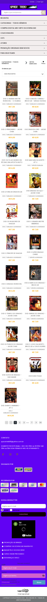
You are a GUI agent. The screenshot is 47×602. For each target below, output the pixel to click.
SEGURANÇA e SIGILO (11, 558)
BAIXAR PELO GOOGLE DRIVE (14, 550)
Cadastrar (23, 514)
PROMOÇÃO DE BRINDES (13, 542)
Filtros (43, 63)
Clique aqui (6, 582)
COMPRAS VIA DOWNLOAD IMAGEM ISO (18, 546)
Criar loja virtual (23, 594)
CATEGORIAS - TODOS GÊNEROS (10, 62)
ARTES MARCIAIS (33, 63)
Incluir (6, 510)
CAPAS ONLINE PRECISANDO (14, 554)
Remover (16, 510)
